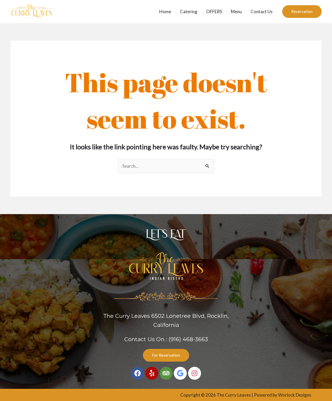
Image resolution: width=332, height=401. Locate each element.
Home (165, 11)
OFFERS (214, 11)
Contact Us (262, 11)
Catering (188, 11)
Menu (236, 11)
